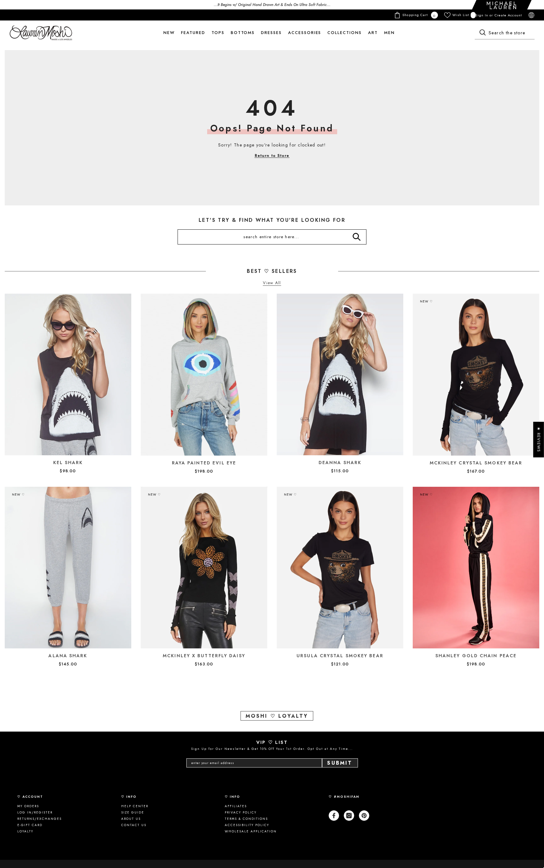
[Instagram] (349, 815)
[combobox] (505, 33)
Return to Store (272, 155)
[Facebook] (334, 815)
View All (272, 283)
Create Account (508, 15)
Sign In (482, 15)
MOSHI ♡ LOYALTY (277, 716)
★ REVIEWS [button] (539, 439)
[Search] (505, 33)
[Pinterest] (364, 815)
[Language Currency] (531, 15)
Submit (339, 763)
